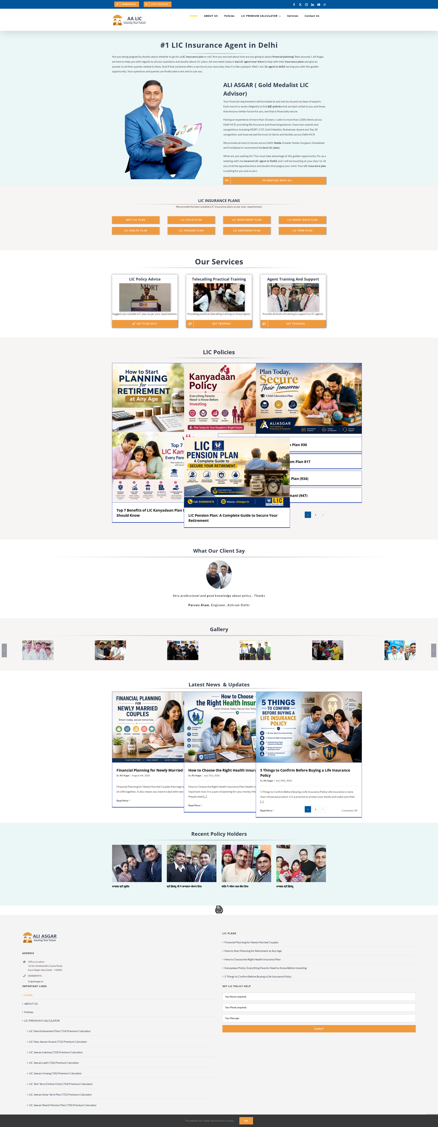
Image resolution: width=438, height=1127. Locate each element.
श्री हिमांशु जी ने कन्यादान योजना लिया (187, 863)
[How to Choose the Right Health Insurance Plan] (237, 727)
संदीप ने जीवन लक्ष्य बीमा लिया (242, 863)
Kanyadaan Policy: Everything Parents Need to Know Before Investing (232, 398)
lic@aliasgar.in (35, 981)
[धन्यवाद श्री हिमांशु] (301, 863)
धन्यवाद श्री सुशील (132, 863)
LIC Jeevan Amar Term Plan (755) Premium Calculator (60, 1094)
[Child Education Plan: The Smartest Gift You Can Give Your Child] (309, 398)
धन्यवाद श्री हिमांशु (296, 863)
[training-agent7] (38, 642)
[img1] (255, 642)
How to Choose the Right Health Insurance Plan (232, 727)
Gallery (170, 398)
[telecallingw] (219, 284)
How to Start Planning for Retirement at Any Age (160, 398)
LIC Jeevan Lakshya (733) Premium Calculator (56, 1052)
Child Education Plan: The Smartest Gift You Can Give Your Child (304, 398)
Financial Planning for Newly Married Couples (160, 727)
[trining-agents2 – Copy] (110, 642)
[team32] (327, 642)
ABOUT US (31, 1003)
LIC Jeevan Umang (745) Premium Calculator (55, 1073)
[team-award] (182, 642)
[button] (4, 650)
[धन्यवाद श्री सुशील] (137, 863)
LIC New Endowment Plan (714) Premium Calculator (60, 1031)
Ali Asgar (125, 775)
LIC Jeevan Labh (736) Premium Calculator (54, 1062)
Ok (246, 1120)
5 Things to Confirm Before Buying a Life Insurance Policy (304, 727)
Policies (28, 1012)
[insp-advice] (145, 284)
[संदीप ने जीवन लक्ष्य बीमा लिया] (246, 863)
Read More (122, 800)
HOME (28, 995)
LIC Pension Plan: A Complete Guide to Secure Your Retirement (232, 472)
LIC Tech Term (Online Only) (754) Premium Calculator (61, 1083)
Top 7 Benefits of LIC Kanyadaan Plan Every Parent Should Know (160, 467)
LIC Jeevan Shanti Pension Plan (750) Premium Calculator (63, 1105)
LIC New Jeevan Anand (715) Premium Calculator (58, 1041)
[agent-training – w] (293, 284)
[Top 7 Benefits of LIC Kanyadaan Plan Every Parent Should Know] (165, 467)
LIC (270, 106)
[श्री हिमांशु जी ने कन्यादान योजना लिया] (191, 863)
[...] (205, 796)
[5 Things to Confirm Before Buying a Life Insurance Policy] (309, 727)
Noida (277, 142)
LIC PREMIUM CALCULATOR (42, 1020)
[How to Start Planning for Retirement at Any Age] (165, 398)
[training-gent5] (400, 642)
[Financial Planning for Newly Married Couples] (165, 727)
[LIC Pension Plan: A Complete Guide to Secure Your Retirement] (237, 472)
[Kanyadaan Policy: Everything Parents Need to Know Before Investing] (237, 398)
